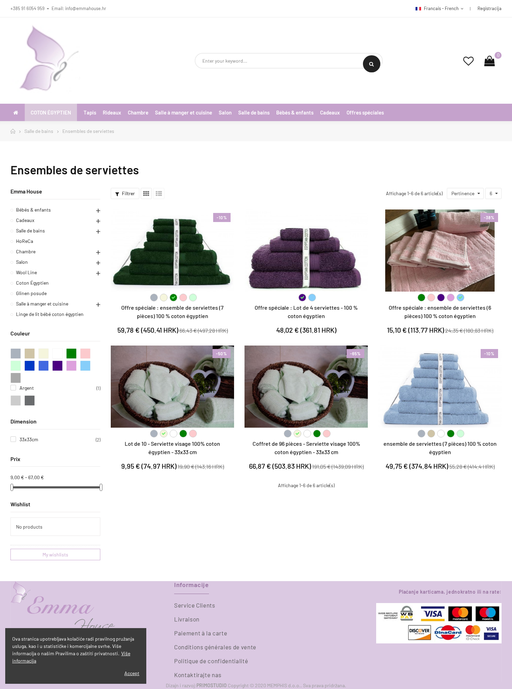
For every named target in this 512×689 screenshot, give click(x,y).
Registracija (490, 8)
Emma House (26, 191)
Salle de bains (30, 230)
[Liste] (158, 193)
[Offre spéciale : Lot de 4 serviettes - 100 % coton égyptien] (306, 250)
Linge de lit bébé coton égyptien (50, 314)
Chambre (26, 251)
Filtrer (128, 193)
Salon (22, 262)
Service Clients (194, 605)
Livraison (187, 619)
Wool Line (26, 272)
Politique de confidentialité (211, 660)
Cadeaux (25, 220)
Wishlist (20, 504)
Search (371, 63)
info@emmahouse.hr (85, 8)
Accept (131, 673)
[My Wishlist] (468, 61)
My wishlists (55, 554)
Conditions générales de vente (215, 646)
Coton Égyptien (32, 283)
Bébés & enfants (33, 210)
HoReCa (24, 241)
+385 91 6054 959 (27, 8)
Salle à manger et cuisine (42, 304)
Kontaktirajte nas (198, 674)
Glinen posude (31, 293)
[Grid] (146, 193)
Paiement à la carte (200, 632)
